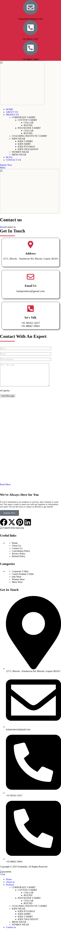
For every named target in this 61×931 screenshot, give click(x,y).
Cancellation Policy (21, 551)
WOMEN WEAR (20, 152)
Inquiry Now (6, 165)
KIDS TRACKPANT (28, 149)
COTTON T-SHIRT (27, 120)
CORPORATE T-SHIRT (24, 117)
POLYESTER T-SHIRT (29, 128)
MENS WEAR (19, 154)
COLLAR (28, 122)
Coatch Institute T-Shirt (23, 574)
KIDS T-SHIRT (25, 141)
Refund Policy (18, 556)
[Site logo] (22, 104)
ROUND (28, 125)
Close (2, 874)
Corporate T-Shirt (20, 571)
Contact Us (17, 548)
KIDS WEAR (18, 138)
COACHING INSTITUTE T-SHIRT (29, 136)
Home (3, 227)
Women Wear (18, 579)
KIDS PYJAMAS (26, 146)
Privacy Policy (18, 553)
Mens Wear (17, 582)
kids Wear (16, 576)
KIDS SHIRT (24, 144)
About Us (16, 545)
